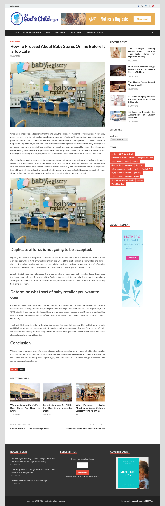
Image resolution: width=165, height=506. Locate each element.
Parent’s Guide (117, 176)
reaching (128, 176)
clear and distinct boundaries (122, 165)
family (136, 169)
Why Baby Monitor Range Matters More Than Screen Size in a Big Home (141, 69)
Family (16, 33)
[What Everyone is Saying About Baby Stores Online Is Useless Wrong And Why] (90, 393)
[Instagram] (145, 6)
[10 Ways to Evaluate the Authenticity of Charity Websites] (118, 112)
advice (114, 154)
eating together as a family (122, 169)
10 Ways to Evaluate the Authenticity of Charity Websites (141, 115)
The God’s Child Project (88, 476)
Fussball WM (147, 169)
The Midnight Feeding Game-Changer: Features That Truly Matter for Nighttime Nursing (141, 52)
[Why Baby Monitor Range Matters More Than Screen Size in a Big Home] (118, 67)
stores (21, 369)
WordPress (137, 501)
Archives (114, 136)
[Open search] (153, 33)
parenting (137, 173)
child (127, 161)
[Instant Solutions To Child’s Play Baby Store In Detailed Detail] (57, 393)
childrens (135, 161)
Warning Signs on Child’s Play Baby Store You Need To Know (25, 408)
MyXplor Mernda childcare (121, 173)
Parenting (76, 33)
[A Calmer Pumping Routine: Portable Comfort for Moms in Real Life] (118, 96)
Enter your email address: (82, 467)
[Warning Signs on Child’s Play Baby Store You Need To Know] (25, 393)
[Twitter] (142, 6)
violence (140, 180)
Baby (48, 33)
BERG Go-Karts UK (126, 154)
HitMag (149, 501)
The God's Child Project (53, 501)
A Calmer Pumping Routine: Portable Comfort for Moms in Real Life (141, 99)
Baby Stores (61, 33)
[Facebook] (138, 6)
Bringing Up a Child (145, 158)
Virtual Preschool (118, 184)
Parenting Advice (94, 33)
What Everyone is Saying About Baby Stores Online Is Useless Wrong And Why (90, 408)
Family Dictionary (32, 33)
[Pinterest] (153, 6)
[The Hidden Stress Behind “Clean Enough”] (118, 82)
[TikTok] (149, 6)
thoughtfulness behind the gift (123, 180)
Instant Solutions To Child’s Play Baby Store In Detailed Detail (57, 408)
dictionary (139, 165)
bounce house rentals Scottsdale (123, 158)
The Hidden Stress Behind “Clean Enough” (141, 83)
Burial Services (117, 161)
